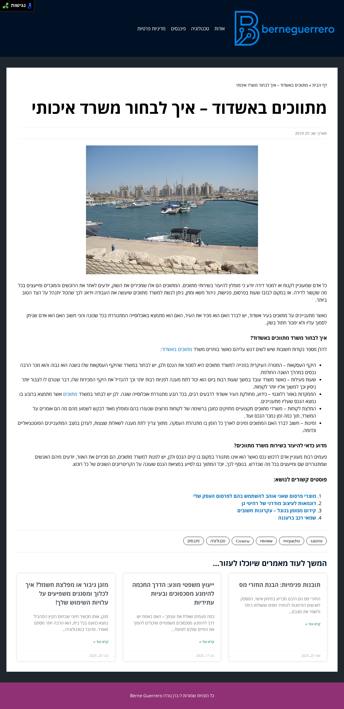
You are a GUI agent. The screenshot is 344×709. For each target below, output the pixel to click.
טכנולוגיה (200, 28)
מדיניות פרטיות (151, 28)
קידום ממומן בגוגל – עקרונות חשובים (276, 510)
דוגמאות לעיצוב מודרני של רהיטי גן (279, 503)
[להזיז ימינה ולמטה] (7, 7)
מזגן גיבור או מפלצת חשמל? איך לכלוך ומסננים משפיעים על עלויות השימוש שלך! (67, 593)
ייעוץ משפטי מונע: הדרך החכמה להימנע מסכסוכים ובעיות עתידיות (173, 593)
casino (316, 540)
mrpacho (291, 540)
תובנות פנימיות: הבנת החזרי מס (279, 584)
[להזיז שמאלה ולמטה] (4, 7)
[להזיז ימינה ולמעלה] (7, 4)
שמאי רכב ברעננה (297, 517)
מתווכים (70, 394)
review (266, 540)
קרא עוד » (312, 624)
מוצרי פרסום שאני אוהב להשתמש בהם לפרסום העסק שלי (254, 496)
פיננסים (178, 28)
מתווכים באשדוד (177, 349)
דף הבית (319, 85)
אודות (219, 28)
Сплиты (242, 540)
